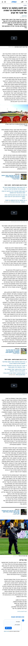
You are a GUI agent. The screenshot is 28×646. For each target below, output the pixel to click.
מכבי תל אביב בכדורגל (22, 611)
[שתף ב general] (2, 2)
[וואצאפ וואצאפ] (5, 2)
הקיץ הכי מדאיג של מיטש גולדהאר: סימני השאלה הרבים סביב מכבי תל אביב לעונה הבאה (15, 196)
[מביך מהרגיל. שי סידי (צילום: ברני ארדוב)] (14, 538)
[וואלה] (14, 2)
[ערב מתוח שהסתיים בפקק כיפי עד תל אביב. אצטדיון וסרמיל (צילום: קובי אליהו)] (14, 116)
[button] (22, 1)
